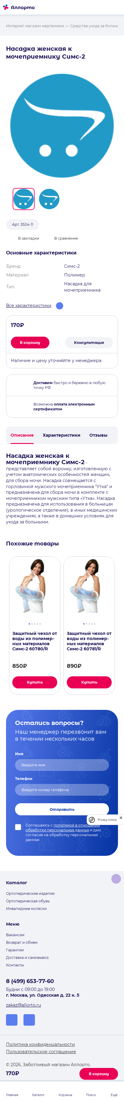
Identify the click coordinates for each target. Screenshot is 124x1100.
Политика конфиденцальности (40, 1044)
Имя (19, 754)
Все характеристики (28, 305)
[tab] (29, 623)
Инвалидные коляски (26, 908)
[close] (121, 820)
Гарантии (15, 950)
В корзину (99, 1074)
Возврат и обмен (22, 942)
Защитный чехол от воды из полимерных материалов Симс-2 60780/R (34, 641)
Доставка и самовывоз (27, 957)
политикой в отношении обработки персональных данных (63, 827)
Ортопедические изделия (30, 893)
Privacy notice (107, 819)
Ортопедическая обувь (28, 901)
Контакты (15, 965)
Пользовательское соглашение (41, 1051)
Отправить (62, 809)
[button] (24, 199)
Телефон (23, 778)
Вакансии (15, 935)
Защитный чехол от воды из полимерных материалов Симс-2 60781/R (89, 641)
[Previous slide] (3, 625)
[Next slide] (120, 625)
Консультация (89, 342)
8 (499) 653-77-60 (30, 981)
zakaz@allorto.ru (23, 1005)
